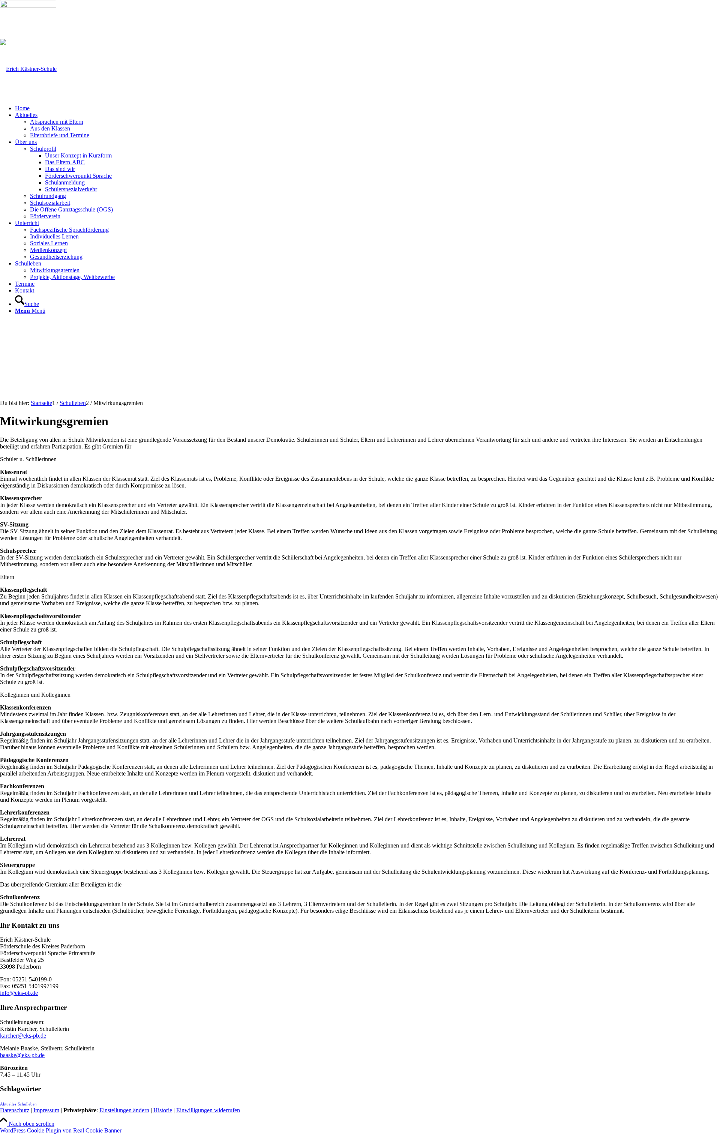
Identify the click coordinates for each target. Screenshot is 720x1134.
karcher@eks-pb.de (23, 1035)
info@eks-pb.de (19, 993)
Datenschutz (14, 1110)
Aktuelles (8, 1104)
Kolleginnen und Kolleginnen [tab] (35, 695)
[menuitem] (367, 108)
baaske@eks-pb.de (22, 1055)
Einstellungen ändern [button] (124, 1110)
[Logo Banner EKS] (28, 69)
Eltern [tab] (7, 577)
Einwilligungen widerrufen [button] (208, 1110)
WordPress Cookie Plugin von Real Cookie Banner (61, 1130)
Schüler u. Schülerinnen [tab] (28, 459)
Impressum (46, 1110)
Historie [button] (162, 1110)
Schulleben (27, 1104)
